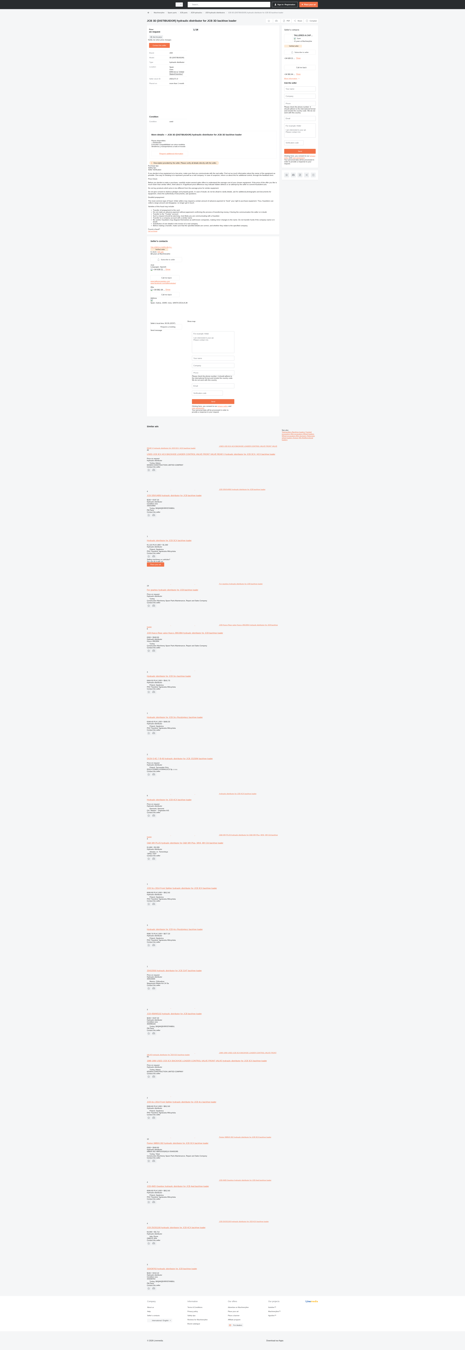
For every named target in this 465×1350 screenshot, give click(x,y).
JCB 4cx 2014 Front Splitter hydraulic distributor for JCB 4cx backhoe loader (181, 1102)
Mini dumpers (301, 436)
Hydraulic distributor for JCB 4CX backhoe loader (169, 800)
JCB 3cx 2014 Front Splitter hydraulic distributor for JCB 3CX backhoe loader (182, 888)
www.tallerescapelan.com (160, 281)
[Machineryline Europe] (160, 4)
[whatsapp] (152, 273)
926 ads (160, 252)
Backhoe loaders (298, 432)
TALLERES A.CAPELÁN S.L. (161, 247)
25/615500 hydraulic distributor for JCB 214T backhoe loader (174, 971)
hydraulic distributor (176, 62)
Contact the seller (159, 45)
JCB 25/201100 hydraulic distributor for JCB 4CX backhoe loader (176, 1227)
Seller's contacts (153, 1315)
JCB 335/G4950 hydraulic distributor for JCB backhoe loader (174, 495)
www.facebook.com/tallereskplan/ (163, 283)
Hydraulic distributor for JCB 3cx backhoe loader (169, 676)
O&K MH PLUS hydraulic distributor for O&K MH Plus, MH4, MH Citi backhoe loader (185, 843)
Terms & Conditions (194, 1307)
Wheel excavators (289, 436)
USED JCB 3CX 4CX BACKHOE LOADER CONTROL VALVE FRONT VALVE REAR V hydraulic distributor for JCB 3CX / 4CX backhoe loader (211, 454)
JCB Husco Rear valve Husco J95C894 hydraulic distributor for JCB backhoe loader (185, 633)
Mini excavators (297, 434)
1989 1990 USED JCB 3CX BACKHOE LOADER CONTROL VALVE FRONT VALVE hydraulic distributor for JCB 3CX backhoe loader (207, 1061)
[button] (269, 21)
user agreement (198, 408)
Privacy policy (192, 1311)
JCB (171, 53)
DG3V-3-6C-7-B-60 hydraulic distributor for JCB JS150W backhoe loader (180, 758)
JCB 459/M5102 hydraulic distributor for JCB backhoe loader (174, 1014)
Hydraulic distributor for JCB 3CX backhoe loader (169, 540)
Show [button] (167, 269)
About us (150, 1307)
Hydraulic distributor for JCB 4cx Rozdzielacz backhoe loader (175, 929)
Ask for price (157, 37)
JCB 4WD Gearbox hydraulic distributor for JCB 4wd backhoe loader (178, 1186)
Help (149, 1311)
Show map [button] (191, 321)
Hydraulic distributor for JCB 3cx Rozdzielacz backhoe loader (175, 717)
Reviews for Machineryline (197, 1320)
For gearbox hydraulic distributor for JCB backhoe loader (172, 590)
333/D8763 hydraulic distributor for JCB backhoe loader (172, 1269)
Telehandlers (287, 432)
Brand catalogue (193, 1324)
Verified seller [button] (160, 249)
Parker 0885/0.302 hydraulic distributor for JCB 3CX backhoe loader (177, 1143)
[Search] (190, 4)
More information (290, 79)
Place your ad (155, 564)
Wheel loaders (308, 434)
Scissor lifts (297, 438)
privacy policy (223, 406)
